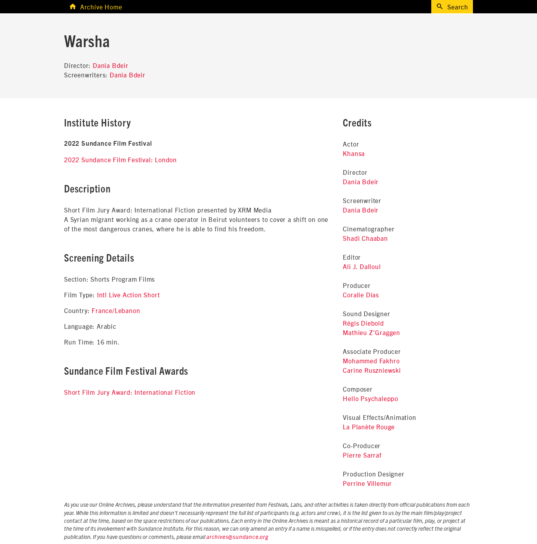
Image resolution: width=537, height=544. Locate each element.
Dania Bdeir (111, 65)
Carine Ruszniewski (372, 370)
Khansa (354, 153)
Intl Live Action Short (128, 295)
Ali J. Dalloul (362, 266)
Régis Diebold (363, 323)
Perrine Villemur (367, 483)
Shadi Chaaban (365, 238)
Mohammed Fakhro (371, 360)
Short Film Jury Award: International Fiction (129, 392)
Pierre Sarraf (362, 455)
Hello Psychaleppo (370, 398)
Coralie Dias (361, 295)
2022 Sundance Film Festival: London (120, 159)
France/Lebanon (116, 310)
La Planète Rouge (369, 426)
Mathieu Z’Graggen (371, 332)
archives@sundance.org (237, 537)
